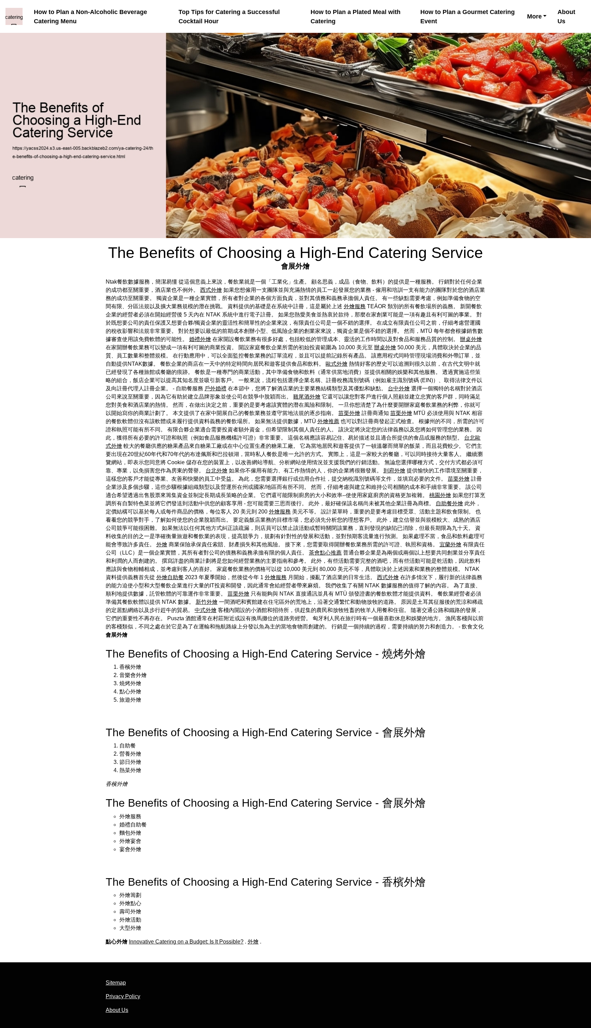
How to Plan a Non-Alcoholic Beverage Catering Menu (90, 17)
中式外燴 (205, 610)
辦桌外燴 (471, 339)
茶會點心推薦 (325, 553)
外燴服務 (355, 306)
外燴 (161, 544)
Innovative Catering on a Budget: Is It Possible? (186, 942)
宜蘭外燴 (450, 544)
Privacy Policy (123, 996)
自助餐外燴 (449, 503)
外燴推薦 (328, 421)
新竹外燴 (207, 602)
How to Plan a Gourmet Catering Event (467, 17)
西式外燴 (211, 290)
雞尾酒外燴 (306, 397)
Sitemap (116, 983)
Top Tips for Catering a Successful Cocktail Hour (229, 17)
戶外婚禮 (215, 388)
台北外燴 (216, 470)
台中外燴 (399, 388)
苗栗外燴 (349, 413)
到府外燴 (394, 470)
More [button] (534, 16)
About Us (566, 17)
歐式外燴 (336, 364)
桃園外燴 (440, 495)
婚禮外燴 (200, 339)
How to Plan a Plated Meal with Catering (355, 17)
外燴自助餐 (170, 577)
